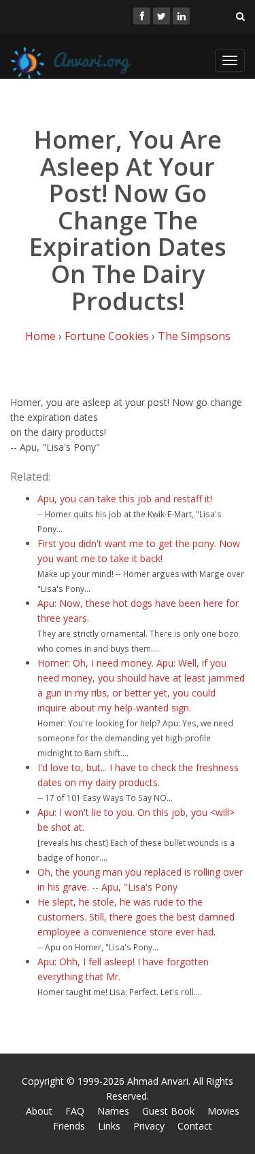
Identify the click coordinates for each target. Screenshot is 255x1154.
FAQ (74, 1110)
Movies (223, 1110)
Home (40, 336)
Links (109, 1125)
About (39, 1110)
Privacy (149, 1125)
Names (113, 1110)
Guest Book (168, 1110)
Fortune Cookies (107, 336)
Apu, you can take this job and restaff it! (124, 498)
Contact (194, 1125)
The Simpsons (194, 336)
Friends (69, 1125)
